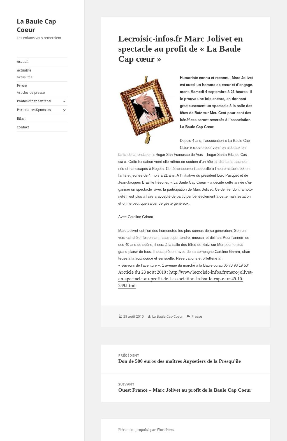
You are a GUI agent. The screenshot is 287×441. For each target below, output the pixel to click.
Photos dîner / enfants (34, 101)
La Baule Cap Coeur (36, 25)
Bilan (21, 118)
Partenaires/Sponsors (34, 109)
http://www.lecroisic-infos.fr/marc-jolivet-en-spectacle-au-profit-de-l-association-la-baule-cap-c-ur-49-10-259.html (185, 278)
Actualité (24, 73)
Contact (23, 127)
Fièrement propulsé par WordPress (146, 429)
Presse (31, 89)
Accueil (23, 61)
